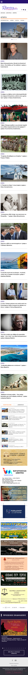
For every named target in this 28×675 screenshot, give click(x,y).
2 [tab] (14, 39)
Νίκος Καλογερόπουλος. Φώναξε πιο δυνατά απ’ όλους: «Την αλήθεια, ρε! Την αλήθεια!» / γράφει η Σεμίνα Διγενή (13, 65)
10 (12, 607)
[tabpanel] (14, 30)
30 (16, 607)
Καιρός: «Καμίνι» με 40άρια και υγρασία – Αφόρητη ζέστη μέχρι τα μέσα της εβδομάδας (16, 433)
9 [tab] (19, 648)
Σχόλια (22, 20)
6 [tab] (13, 648)
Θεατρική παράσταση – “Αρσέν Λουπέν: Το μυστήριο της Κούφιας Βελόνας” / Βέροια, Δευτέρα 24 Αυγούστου (14, 640)
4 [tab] (9, 648)
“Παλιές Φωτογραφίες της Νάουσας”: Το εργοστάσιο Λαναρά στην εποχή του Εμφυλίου (16, 425)
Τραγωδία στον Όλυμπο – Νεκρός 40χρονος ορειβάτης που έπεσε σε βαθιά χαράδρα (15, 440)
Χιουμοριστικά (5, 20)
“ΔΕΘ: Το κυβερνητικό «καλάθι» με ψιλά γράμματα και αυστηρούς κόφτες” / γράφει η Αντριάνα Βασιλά (11, 33)
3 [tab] (16, 39)
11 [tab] (23, 648)
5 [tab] (11, 648)
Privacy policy (17, 672)
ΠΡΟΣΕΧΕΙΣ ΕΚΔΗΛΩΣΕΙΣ (14, 615)
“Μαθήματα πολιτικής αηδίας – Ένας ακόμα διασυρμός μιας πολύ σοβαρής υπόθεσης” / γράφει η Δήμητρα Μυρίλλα (14, 396)
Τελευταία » (22, 607)
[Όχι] (26, 670)
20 (14, 607)
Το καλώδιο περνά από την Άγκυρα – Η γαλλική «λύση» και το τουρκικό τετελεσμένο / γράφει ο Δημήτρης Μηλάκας (13, 274)
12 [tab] (25, 648)
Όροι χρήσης (14, 665)
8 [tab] (17, 648)
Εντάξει (9, 672)
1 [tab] (12, 39)
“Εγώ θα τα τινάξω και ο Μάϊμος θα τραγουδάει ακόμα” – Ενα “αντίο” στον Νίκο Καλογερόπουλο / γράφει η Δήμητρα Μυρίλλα (14, 336)
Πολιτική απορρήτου (14, 663)
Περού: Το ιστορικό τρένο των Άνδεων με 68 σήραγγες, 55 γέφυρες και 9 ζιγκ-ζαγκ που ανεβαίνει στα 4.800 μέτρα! (16, 411)
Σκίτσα (17, 20)
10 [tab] (21, 648)
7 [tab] (15, 648)
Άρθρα (12, 20)
